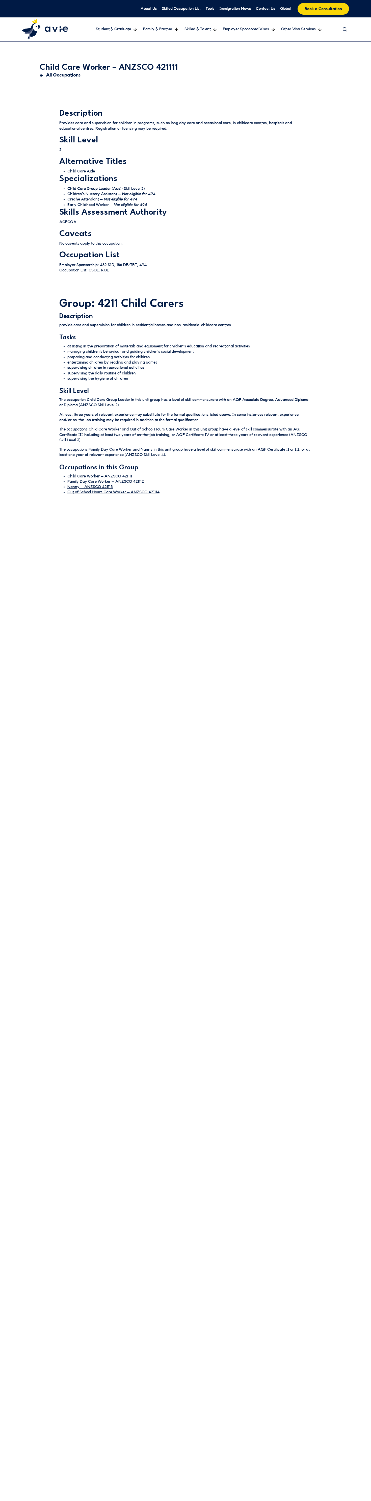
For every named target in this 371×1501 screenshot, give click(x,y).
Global (285, 9)
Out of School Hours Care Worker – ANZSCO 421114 (113, 492)
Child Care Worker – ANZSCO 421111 (99, 476)
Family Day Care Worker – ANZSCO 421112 (105, 481)
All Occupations (63, 75)
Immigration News (235, 9)
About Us (149, 9)
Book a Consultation (323, 9)
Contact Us (265, 9)
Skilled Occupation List (181, 9)
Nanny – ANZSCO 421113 (90, 487)
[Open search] (344, 29)
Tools (210, 9)
